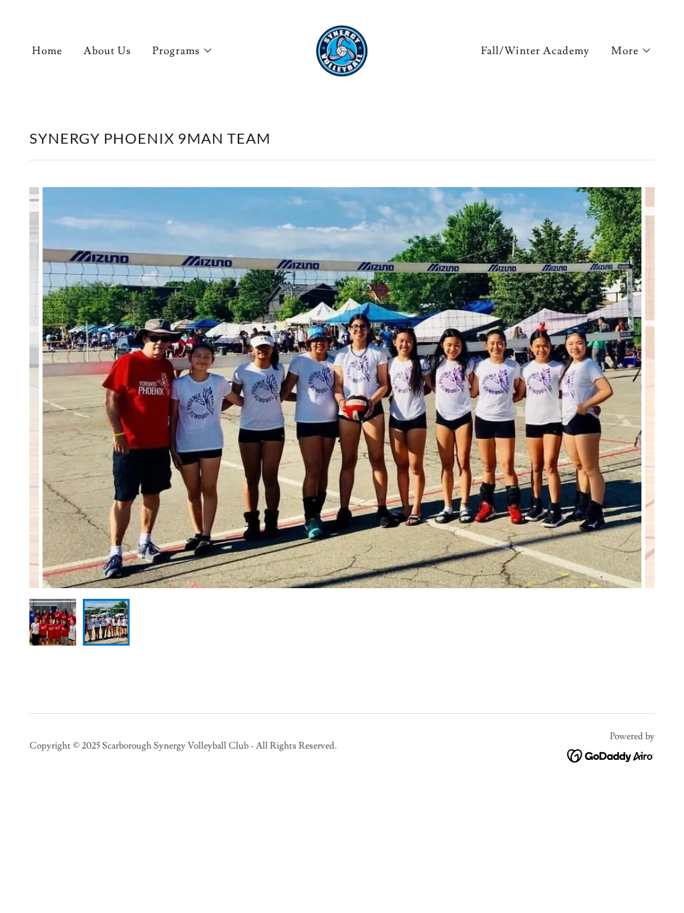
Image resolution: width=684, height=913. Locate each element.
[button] (182, 51)
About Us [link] (107, 50)
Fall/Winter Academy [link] (535, 50)
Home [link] (47, 50)
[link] (342, 48)
